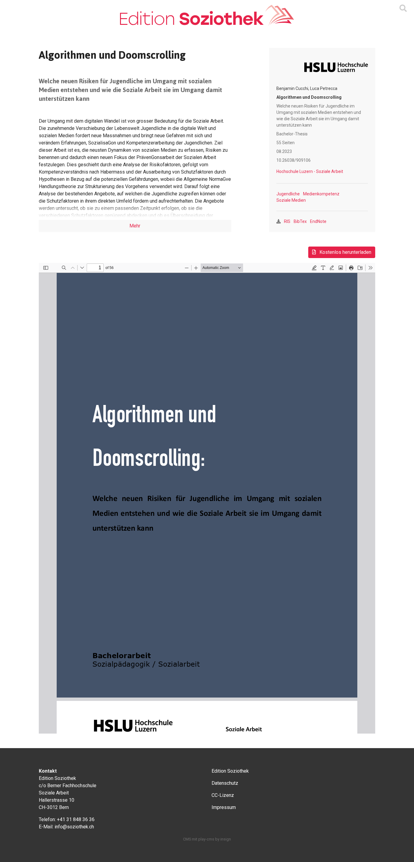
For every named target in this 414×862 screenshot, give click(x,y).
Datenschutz (225, 783)
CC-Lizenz (223, 795)
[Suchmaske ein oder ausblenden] (403, 8)
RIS (287, 221)
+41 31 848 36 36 (76, 819)
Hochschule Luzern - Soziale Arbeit (309, 171)
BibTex (300, 221)
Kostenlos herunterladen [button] (344, 252)
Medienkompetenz (321, 193)
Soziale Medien (291, 200)
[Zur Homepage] (207, 15)
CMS (187, 839)
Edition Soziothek (230, 771)
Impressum (224, 807)
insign (225, 839)
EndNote (318, 221)
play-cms (206, 839)
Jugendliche (288, 193)
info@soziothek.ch (74, 827)
